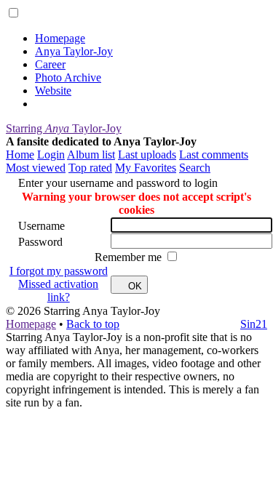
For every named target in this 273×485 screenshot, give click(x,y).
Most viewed (36, 167)
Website (53, 90)
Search (194, 167)
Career (50, 64)
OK (135, 286)
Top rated (90, 167)
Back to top (92, 324)
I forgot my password (58, 271)
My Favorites (145, 167)
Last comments (213, 154)
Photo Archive (68, 77)
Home (20, 154)
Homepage (60, 38)
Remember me (130, 257)
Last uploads (147, 154)
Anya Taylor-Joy (74, 51)
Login (51, 154)
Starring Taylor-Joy (64, 128)
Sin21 (253, 324)
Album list (91, 154)
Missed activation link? (58, 290)
